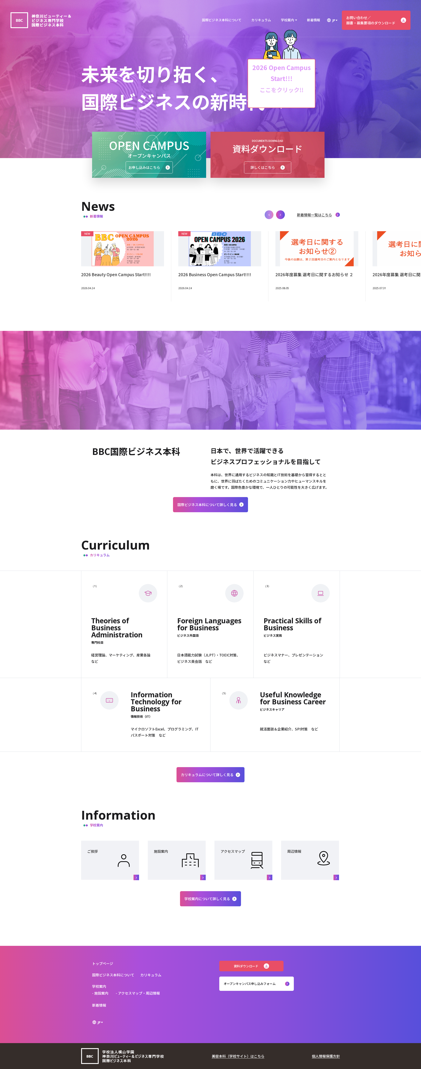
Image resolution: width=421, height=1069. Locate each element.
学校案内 (287, 20)
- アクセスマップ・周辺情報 (138, 993)
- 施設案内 (100, 993)
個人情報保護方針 (326, 1056)
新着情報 (313, 20)
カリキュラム (261, 20)
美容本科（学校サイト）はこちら (238, 1056)
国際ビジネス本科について (221, 20)
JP (333, 20)
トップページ (102, 963)
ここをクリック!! (281, 90)
